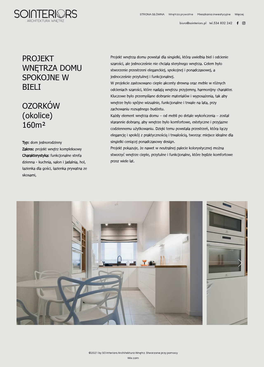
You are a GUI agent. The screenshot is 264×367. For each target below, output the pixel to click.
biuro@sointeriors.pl (193, 23)
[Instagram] (244, 23)
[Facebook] (238, 23)
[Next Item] (240, 263)
